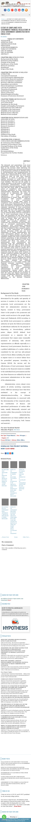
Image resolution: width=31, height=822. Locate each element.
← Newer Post (5, 537)
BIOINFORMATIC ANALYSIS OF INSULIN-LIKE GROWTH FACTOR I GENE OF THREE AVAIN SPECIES (5, 477)
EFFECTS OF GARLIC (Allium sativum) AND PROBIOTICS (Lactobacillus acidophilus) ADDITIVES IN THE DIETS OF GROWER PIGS (22, 480)
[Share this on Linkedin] (12, 453)
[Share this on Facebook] (6, 453)
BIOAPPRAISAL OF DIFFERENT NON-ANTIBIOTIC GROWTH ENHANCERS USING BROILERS (5, 512)
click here (17, 430)
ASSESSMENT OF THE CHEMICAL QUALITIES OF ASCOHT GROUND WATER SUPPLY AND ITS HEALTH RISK (14, 784)
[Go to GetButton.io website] (4, 820)
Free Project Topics (6, 672)
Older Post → (26, 537)
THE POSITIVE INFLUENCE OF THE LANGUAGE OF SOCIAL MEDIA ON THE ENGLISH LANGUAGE (15, 696)
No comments (4, 36)
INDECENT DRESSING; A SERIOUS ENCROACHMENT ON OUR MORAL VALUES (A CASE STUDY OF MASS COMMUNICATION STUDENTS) (14, 663)
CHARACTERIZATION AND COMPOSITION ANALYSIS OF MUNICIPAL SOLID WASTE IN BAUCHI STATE (15, 778)
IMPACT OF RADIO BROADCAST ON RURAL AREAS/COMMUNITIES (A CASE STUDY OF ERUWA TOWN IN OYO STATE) (13, 727)
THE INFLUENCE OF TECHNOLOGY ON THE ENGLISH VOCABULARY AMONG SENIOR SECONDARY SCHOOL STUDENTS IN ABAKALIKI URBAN (15, 706)
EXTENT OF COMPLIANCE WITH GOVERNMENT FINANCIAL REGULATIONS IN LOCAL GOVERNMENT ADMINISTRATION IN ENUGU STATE (15, 31)
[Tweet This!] (8, 453)
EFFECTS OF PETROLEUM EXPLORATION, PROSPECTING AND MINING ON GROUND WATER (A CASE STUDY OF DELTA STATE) (15, 769)
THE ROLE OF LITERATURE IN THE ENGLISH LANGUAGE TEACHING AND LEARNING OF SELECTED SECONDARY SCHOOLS (14, 687)
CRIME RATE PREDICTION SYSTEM (11, 679)
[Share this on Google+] (10, 453)
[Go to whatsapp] (4, 817)
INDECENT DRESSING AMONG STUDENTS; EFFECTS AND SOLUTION (13, 640)
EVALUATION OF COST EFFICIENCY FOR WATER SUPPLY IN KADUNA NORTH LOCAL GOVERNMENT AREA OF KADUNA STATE (15, 763)
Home (3, 19)
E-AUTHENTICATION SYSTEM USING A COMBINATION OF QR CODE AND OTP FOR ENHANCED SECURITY (13, 717)
